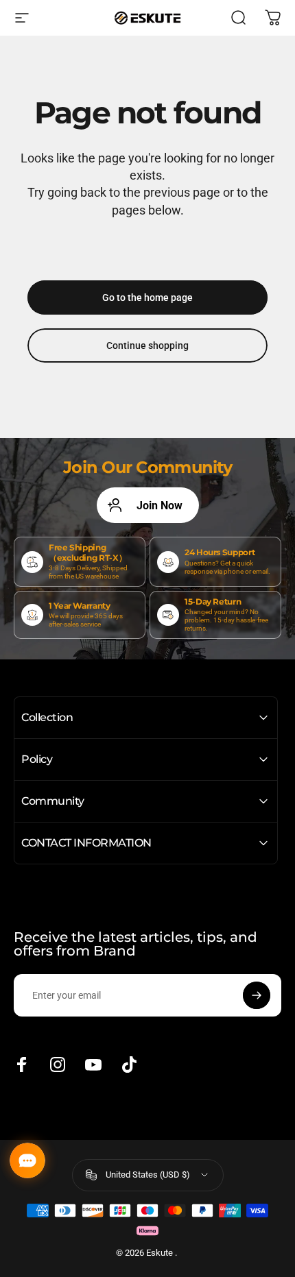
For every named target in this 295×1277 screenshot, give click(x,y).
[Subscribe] (256, 995)
